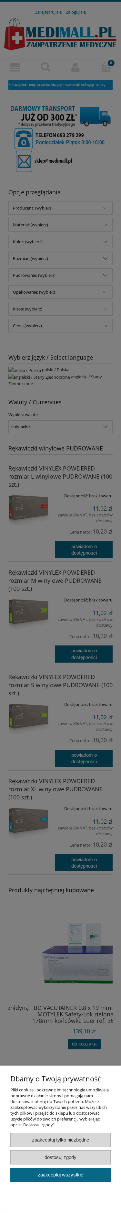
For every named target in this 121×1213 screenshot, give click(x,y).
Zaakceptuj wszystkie (60, 1174)
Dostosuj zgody (60, 1157)
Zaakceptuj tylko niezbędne (60, 1140)
